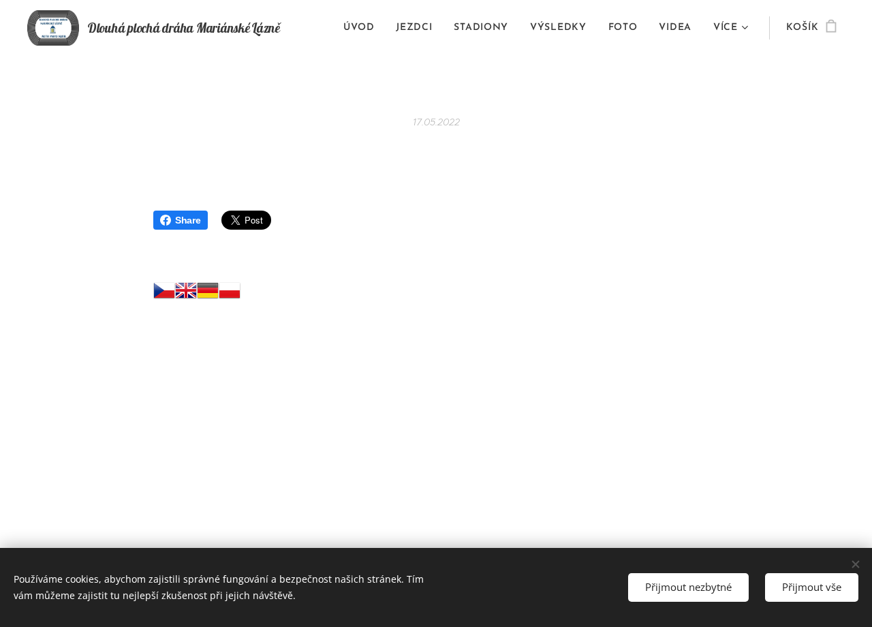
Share (188, 220)
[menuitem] (362, 28)
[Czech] (164, 293)
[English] (186, 293)
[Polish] (229, 293)
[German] (208, 293)
